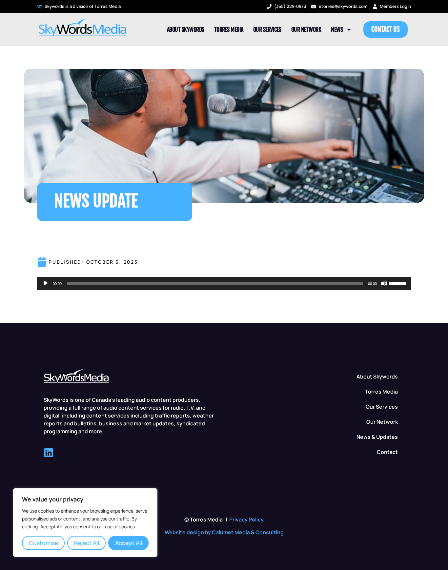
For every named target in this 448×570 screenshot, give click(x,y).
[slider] (398, 283)
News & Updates (377, 436)
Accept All (128, 543)
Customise (43, 543)
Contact (387, 452)
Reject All (86, 543)
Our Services (267, 29)
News (337, 29)
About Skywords (185, 29)
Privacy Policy (246, 519)
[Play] (45, 283)
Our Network (306, 29)
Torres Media (228, 29)
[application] (224, 283)
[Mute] (384, 283)
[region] (85, 522)
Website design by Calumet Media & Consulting (224, 532)
